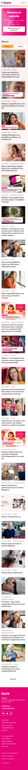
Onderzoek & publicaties (9, 743)
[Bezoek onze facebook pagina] (3, 713)
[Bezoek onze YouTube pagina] (7, 713)
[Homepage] (6, 2)
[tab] (7, 46)
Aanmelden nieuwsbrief (9, 722)
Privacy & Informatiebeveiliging (10, 753)
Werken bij (5, 746)
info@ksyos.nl (6, 706)
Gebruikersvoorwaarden (8, 758)
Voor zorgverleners (7, 736)
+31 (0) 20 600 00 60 (8, 708)
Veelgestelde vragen (8, 727)
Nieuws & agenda (7, 741)
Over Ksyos (5, 720)
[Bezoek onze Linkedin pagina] (11, 713)
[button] (23, 3)
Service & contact (7, 725)
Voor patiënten (6, 738)
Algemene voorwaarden (8, 756)
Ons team (5, 730)
